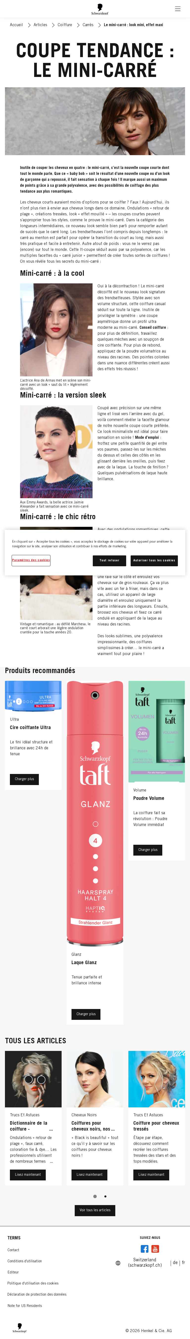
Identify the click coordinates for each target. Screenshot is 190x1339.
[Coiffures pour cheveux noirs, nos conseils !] (95, 1119)
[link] (175, 1263)
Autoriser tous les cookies (154, 560)
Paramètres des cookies (31, 560)
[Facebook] (145, 1249)
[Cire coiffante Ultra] (33, 854)
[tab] (95, 1196)
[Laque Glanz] (95, 854)
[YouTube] (155, 1249)
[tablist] (95, 1196)
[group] (95, 1128)
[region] (95, 552)
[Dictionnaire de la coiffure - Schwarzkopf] (33, 1119)
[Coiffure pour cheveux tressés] (156, 1119)
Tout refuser (109, 560)
